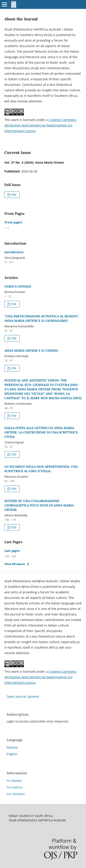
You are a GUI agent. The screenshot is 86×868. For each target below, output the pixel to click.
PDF (14, 195)
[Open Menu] (4, 4)
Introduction (14, 252)
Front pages (13, 222)
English (12, 754)
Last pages (12, 551)
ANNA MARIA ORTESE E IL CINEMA (31, 351)
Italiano (12, 747)
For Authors (14, 787)
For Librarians (16, 794)
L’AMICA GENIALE (17, 286)
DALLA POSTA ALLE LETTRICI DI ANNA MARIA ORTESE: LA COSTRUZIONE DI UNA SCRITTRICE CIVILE (41, 432)
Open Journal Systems (23, 696)
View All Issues (14, 564)
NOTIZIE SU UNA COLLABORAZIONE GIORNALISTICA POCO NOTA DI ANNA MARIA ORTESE (39, 505)
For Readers (14, 781)
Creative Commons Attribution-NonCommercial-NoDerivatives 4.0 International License (40, 125)
